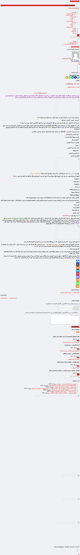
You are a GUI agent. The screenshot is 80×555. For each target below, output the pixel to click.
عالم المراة (73, 16)
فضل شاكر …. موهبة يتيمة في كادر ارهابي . (65, 387)
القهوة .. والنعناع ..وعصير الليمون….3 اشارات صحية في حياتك (64, 370)
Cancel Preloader (74, 1)
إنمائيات (74, 30)
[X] (75, 77)
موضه (77, 332)
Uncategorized (72, 42)
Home (74, 41)
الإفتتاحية (74, 12)
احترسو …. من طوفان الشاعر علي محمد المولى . (63, 390)
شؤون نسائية (69, 21)
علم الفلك (73, 31)
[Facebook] (78, 77)
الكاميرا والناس (69, 15)
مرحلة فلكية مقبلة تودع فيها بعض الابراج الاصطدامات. (62, 385)
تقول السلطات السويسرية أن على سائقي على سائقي (66, 336)
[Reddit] (77, 267)
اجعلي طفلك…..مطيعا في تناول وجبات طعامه (68, 362)
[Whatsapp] (69, 77)
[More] (66, 77)
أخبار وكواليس (69, 27)
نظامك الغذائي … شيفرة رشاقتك (71, 353)
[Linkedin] (72, 77)
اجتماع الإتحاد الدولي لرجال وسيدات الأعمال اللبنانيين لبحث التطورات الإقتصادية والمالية (53, 388)
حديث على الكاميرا (71, 13)
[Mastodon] (77, 277)
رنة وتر (71, 24)
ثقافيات (74, 28)
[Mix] (77, 280)
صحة (78, 349)
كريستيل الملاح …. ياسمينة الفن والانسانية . (65, 391)
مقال (71, 25)
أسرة (71, 19)
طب (72, 18)
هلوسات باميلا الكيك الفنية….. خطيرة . (66, 384)
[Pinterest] (77, 273)
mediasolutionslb (66, 58)
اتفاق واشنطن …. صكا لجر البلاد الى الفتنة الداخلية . (63, 393)
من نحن (74, 33)
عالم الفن (73, 22)
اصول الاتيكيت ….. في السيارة (72, 345)
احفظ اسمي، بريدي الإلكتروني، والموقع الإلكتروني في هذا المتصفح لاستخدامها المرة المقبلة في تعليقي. (51, 312)
